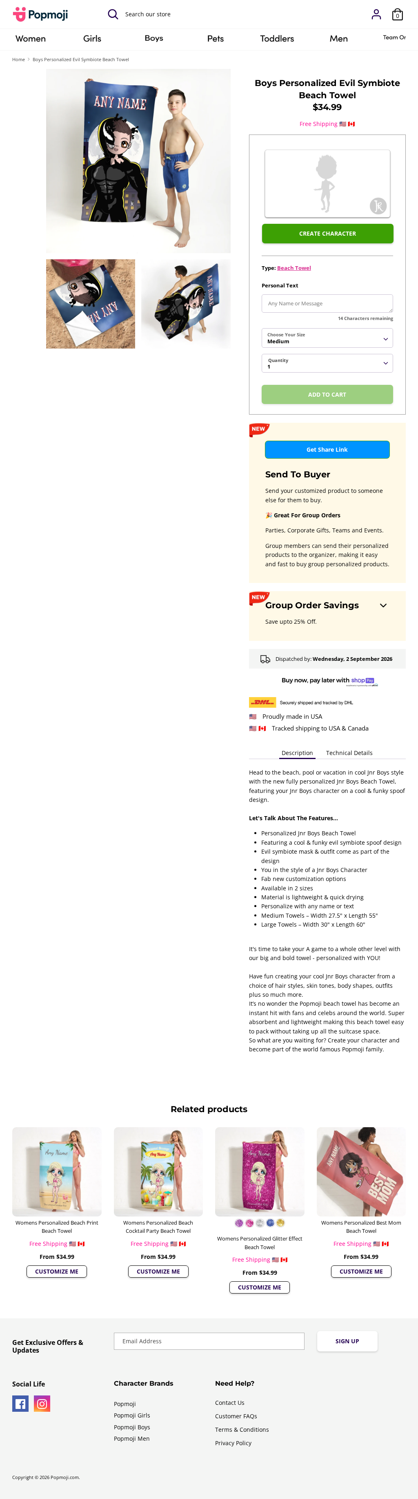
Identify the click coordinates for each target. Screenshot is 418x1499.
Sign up (347, 1341)
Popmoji (125, 1404)
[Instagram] (42, 1403)
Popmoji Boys (132, 1427)
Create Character (327, 233)
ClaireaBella (30, 41)
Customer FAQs (236, 1416)
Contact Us (230, 1402)
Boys (154, 41)
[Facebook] (20, 1403)
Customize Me (56, 1271)
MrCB (338, 41)
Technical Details (349, 753)
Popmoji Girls (132, 1415)
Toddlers (277, 41)
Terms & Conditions (242, 1429)
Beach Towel (294, 268)
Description (297, 753)
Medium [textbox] (278, 341)
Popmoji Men (132, 1438)
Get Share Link (327, 449)
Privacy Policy (233, 1443)
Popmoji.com (65, 1477)
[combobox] (327, 338)
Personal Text (280, 285)
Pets (215, 41)
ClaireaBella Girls (92, 41)
